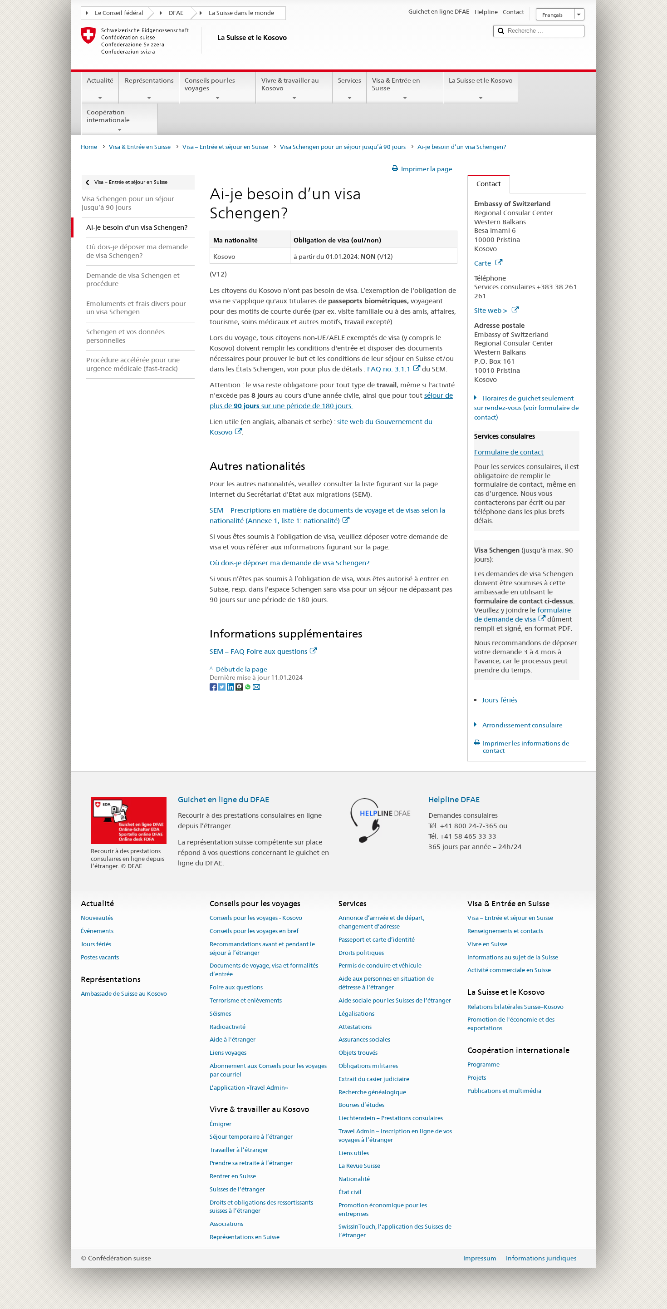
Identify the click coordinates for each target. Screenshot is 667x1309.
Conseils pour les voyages (210, 84)
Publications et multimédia (504, 1090)
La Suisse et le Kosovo (481, 80)
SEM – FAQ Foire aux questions (258, 651)
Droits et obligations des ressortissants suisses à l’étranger (261, 1207)
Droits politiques (361, 952)
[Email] (256, 686)
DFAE (176, 13)
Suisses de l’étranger (237, 1189)
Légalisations (356, 1013)
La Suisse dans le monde (241, 13)
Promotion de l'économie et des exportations (510, 1024)
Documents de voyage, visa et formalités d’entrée (264, 970)
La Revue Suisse (359, 1166)
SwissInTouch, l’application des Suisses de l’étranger (394, 1231)
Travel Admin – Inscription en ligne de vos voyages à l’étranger (395, 1135)
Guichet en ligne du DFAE (224, 799)
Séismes (220, 1013)
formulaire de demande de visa (522, 614)
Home (89, 146)
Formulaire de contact (509, 452)
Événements (97, 931)
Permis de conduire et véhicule (380, 966)
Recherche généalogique (372, 1092)
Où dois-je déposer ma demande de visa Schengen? (289, 562)
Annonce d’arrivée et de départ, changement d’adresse (381, 922)
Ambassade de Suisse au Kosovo (124, 993)
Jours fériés (499, 700)
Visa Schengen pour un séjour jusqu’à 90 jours (343, 146)
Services (349, 80)
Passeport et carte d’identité (376, 939)
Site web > (491, 310)
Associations (226, 1223)
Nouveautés (97, 917)
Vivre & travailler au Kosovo (290, 84)
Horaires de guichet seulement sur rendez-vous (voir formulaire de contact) (526, 408)
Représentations (149, 80)
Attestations (355, 1026)
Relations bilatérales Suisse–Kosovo (515, 1006)
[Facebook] (214, 686)
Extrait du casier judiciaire (373, 1079)
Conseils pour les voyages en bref (254, 931)
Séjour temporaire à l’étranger (251, 1137)
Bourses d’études (361, 1105)
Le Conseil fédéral (119, 13)
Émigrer (220, 1124)
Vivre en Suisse (487, 944)
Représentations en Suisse (245, 1237)
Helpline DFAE (454, 799)
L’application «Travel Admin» (249, 1087)
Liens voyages (228, 1052)
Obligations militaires (368, 1065)
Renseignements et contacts (505, 931)
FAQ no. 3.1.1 (389, 369)
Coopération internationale (108, 116)
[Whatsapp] (248, 686)
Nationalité (354, 1179)
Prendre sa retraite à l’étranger (251, 1163)
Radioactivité (227, 1026)
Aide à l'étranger (232, 1040)
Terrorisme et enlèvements (246, 1000)
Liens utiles (353, 1153)
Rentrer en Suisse (233, 1176)
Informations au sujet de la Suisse (512, 957)
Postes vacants (100, 957)
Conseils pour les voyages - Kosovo (256, 917)
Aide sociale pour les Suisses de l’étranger (394, 1000)
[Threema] (239, 686)
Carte (483, 263)
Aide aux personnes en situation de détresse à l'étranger (386, 983)
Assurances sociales (364, 1040)
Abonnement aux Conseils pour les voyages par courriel (268, 1070)
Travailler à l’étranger (239, 1150)
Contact (484, 183)
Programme (483, 1065)
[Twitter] (222, 686)
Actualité (100, 80)
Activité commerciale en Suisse (509, 970)
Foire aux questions (236, 987)
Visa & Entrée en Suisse (396, 84)
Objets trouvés (358, 1052)
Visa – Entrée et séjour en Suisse (225, 146)
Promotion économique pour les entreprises (382, 1209)
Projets (476, 1077)
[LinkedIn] (231, 686)
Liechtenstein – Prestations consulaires (390, 1118)
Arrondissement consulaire (522, 725)
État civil (350, 1192)
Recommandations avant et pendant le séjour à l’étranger (262, 948)
